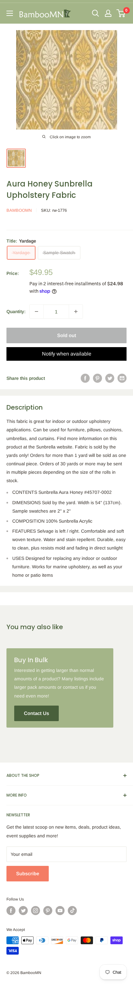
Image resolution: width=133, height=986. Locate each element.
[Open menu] (9, 13)
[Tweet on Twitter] (109, 378)
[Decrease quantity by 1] (36, 311)
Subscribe (27, 873)
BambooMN (19, 210)
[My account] (108, 13)
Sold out (66, 335)
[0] (121, 13)
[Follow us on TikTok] (72, 910)
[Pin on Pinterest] (97, 378)
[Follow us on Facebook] (10, 910)
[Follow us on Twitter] (23, 910)
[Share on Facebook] (85, 378)
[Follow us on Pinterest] (47, 910)
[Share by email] (122, 378)
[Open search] (95, 13)
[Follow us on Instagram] (35, 910)
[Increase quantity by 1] (76, 311)
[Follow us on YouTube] (60, 910)
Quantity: (16, 311)
